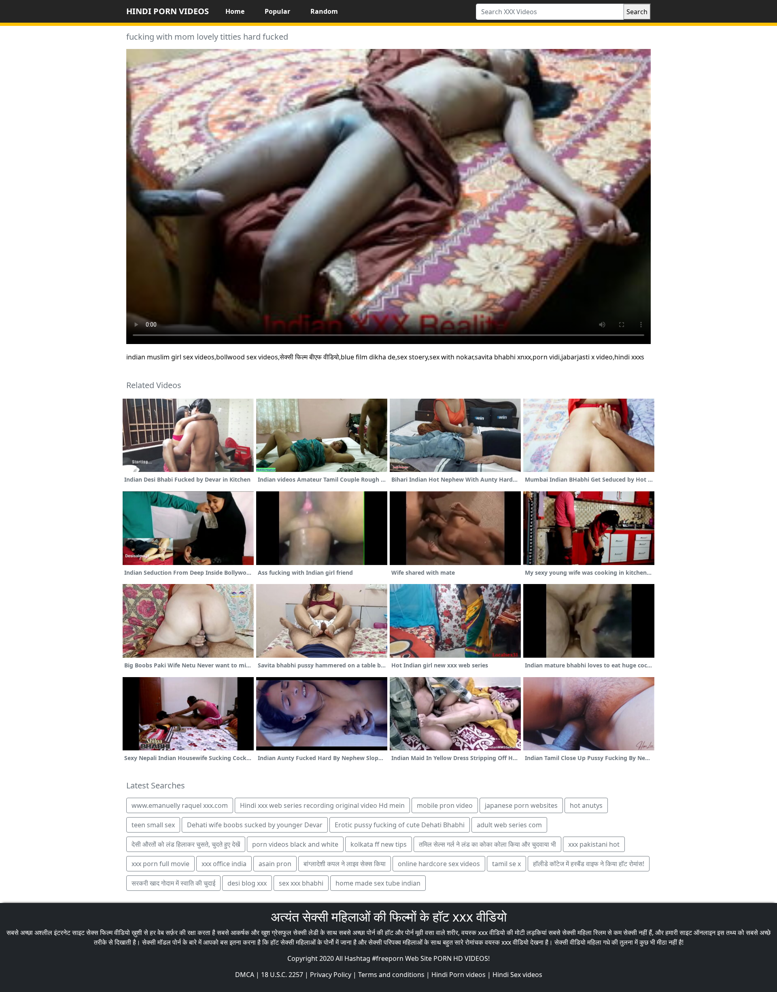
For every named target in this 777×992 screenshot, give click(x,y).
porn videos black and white (295, 844)
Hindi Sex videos (517, 974)
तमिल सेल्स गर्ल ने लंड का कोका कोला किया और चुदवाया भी (487, 844)
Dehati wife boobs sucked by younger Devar (255, 824)
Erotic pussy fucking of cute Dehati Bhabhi (400, 824)
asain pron (275, 863)
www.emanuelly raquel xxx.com (180, 805)
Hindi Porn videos (458, 974)
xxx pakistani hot (594, 844)
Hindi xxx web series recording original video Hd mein (322, 805)
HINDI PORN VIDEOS (167, 11)
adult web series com (509, 824)
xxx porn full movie (160, 863)
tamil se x (506, 863)
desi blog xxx (247, 883)
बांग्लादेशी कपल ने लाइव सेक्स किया (345, 863)
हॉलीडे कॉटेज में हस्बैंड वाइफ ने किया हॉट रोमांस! (588, 863)
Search (637, 11)
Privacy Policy (330, 974)
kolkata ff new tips (378, 844)
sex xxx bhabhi (301, 883)
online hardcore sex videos (439, 863)
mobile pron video (445, 805)
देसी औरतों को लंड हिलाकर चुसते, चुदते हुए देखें (186, 844)
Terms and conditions (391, 974)
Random (324, 11)
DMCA (244, 974)
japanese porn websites (521, 805)
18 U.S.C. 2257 (282, 974)
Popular (277, 11)
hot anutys (586, 805)
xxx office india (224, 863)
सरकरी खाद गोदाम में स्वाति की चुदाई (173, 883)
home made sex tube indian (377, 883)
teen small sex (153, 824)
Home (234, 11)
